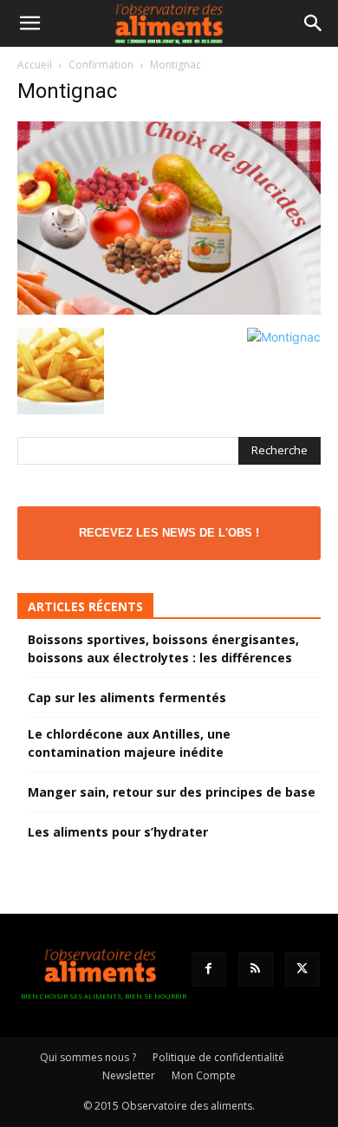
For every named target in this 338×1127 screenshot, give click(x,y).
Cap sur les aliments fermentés (127, 697)
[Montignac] (169, 310)
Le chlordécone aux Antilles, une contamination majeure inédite (129, 743)
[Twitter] (302, 969)
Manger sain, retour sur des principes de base (171, 792)
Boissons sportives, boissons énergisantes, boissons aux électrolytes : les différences (163, 648)
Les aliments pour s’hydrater (118, 832)
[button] (29, 23)
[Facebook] (209, 969)
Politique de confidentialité (218, 1057)
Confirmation (100, 64)
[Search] (313, 23)
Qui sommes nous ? (88, 1057)
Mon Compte (204, 1075)
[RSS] (255, 969)
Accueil (34, 64)
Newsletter (128, 1075)
